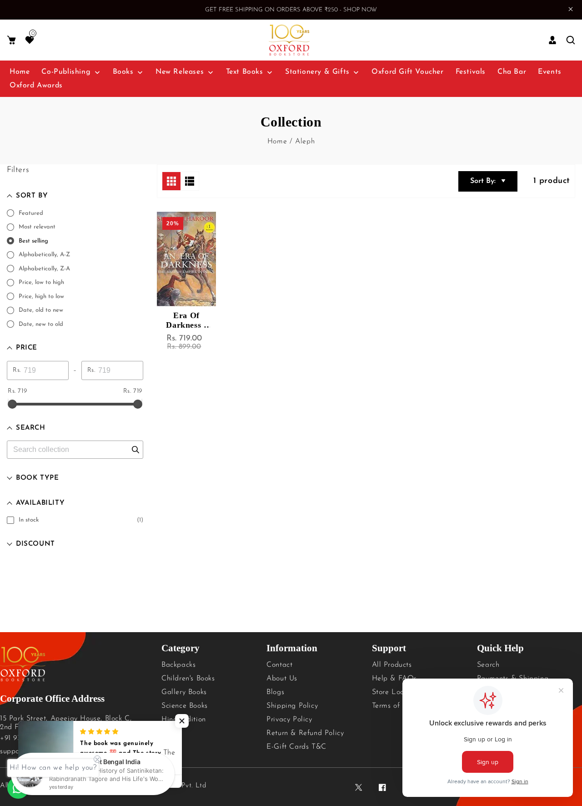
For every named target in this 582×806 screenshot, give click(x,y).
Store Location (396, 692)
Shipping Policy (292, 706)
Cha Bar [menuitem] (511, 72)
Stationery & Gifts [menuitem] (317, 72)
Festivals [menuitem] (471, 72)
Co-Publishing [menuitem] (65, 72)
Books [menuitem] (123, 72)
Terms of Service (399, 706)
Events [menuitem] (550, 72)
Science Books (184, 706)
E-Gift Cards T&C (296, 746)
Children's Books (188, 678)
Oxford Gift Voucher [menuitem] (407, 72)
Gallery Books (184, 692)
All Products (392, 665)
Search (488, 665)
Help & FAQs (394, 678)
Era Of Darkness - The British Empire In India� (186, 320)
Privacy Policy (289, 719)
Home (277, 141)
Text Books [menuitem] (244, 72)
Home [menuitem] (20, 72)
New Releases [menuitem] (180, 72)
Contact (279, 665)
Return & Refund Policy (305, 733)
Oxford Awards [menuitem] (36, 85)
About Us (281, 678)
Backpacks (178, 665)
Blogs (275, 692)
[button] (11, 40)
